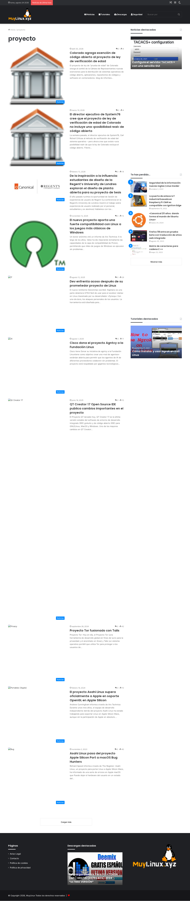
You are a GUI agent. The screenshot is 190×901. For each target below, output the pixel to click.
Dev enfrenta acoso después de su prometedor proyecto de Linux (96, 283)
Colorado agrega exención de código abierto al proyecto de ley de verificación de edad (95, 57)
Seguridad (137, 14)
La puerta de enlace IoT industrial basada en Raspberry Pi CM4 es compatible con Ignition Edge (165, 201)
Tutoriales (105, 14)
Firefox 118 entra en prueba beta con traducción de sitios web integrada (165, 235)
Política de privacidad (20, 867)
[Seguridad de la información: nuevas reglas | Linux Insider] (139, 186)
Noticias (91, 14)
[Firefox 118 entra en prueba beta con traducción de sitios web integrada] (139, 235)
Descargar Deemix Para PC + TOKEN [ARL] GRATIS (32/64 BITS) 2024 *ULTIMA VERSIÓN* (93, 877)
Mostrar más (156, 262)
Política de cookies (19, 863)
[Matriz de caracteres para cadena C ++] (139, 250)
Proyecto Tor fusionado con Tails (94, 630)
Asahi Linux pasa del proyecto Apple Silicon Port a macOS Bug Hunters (93, 757)
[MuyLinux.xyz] (19, 14)
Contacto (14, 858)
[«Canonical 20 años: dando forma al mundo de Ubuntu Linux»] (139, 220)
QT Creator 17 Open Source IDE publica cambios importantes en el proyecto (96, 408)
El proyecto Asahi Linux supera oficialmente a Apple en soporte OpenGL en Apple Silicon (94, 696)
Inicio (12, 29)
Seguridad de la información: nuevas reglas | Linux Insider (165, 184)
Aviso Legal (15, 854)
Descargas (122, 14)
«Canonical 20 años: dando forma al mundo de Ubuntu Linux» (164, 216)
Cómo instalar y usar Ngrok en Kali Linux (156, 353)
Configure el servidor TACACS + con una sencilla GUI (153, 64)
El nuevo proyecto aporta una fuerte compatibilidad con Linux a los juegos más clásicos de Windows (95, 226)
